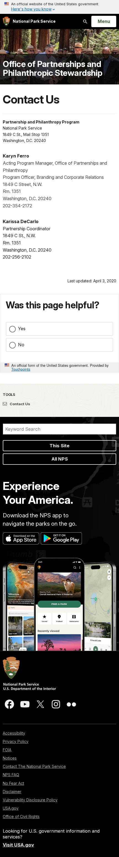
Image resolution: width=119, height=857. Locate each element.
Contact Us (19, 404)
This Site (59, 445)
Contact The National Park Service (34, 766)
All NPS (59, 459)
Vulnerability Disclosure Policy (30, 799)
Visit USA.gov (18, 845)
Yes (21, 328)
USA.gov (11, 808)
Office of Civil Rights (21, 816)
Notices (10, 758)
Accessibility (14, 733)
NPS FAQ (11, 774)
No (21, 344)
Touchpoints (20, 369)
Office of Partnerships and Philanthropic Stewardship (52, 68)
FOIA (7, 749)
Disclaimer (12, 791)
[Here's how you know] (59, 7)
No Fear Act (13, 783)
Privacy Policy (16, 741)
